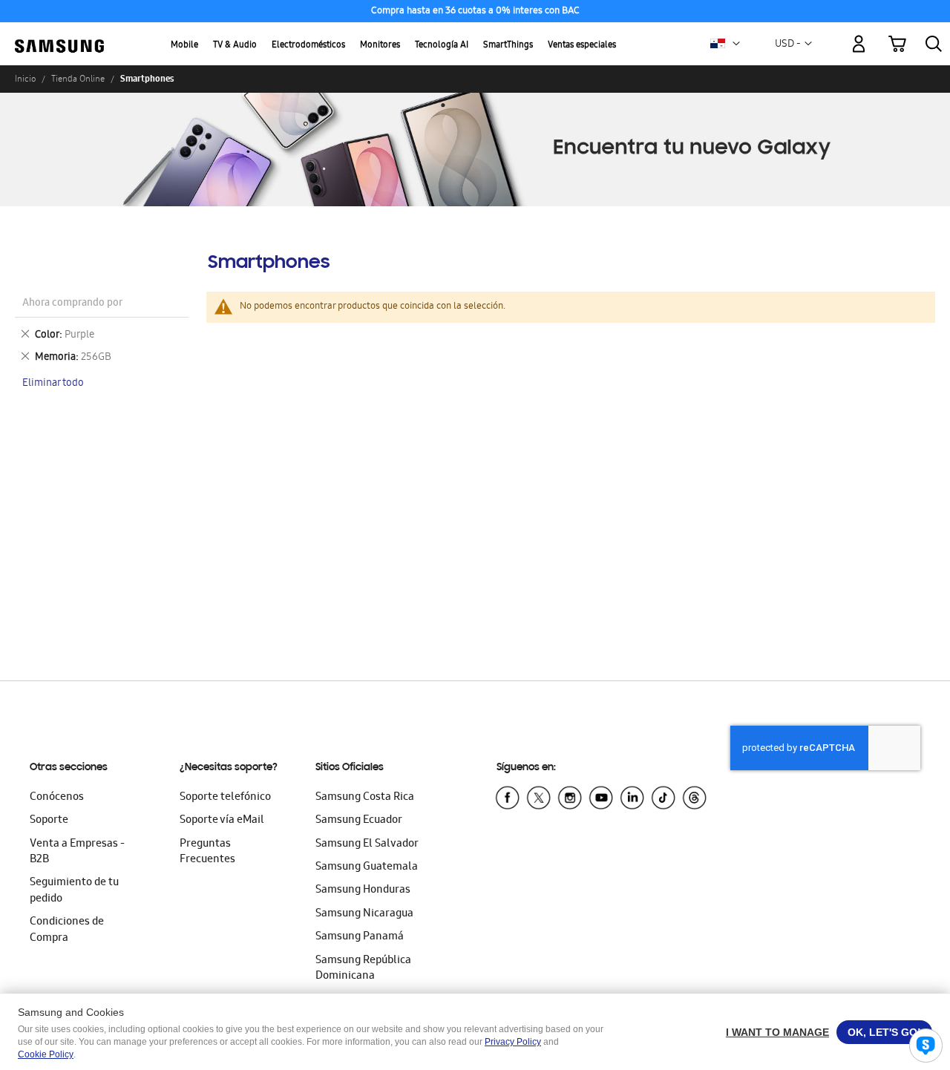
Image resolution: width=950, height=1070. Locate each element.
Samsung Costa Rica (364, 798)
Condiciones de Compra (67, 930)
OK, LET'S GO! (884, 1032)
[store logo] (59, 35)
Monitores (380, 46)
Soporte (49, 821)
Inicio (25, 79)
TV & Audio (235, 46)
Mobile (184, 46)
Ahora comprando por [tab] (72, 303)
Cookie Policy (45, 1054)
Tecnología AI (441, 46)
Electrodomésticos (308, 46)
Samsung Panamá (359, 937)
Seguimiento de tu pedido (74, 890)
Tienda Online (78, 79)
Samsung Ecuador (358, 821)
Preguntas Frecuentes (207, 852)
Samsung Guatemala (366, 867)
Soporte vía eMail (222, 821)
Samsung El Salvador (367, 844)
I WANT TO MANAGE (777, 1032)
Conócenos (57, 798)
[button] (736, 44)
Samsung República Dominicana (363, 968)
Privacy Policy (513, 1042)
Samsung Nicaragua (364, 914)
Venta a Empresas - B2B (77, 852)
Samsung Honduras (362, 890)
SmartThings (508, 46)
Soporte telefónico (225, 798)
